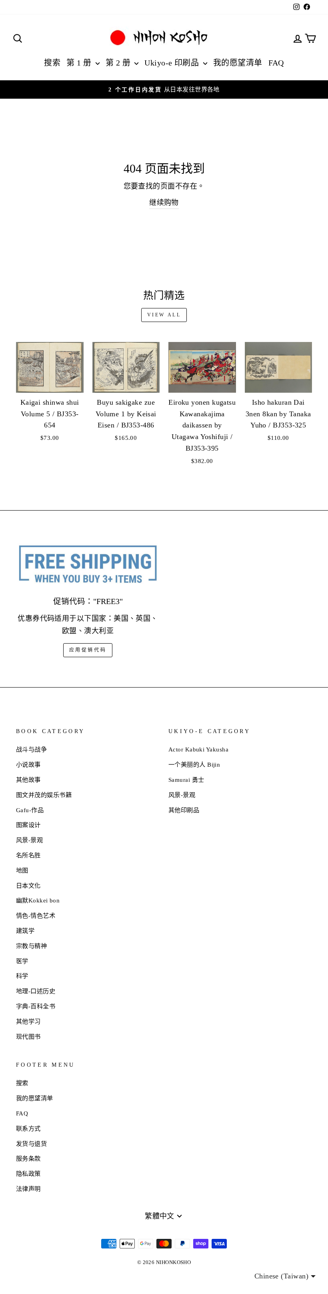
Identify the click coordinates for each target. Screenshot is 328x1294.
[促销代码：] (88, 564)
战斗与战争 (31, 749)
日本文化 (28, 885)
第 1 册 (80, 62)
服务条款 (28, 1158)
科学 (22, 975)
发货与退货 (31, 1143)
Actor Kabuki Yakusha (198, 749)
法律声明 (28, 1188)
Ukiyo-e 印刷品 (172, 62)
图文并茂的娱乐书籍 (44, 794)
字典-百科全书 (35, 1006)
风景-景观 (29, 840)
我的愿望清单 (237, 62)
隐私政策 (28, 1173)
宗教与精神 (31, 945)
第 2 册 (119, 62)
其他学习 (28, 1021)
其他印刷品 (183, 810)
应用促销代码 (88, 650)
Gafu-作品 (30, 810)
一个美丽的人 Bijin (194, 764)
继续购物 (164, 203)
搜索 (52, 62)
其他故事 (28, 779)
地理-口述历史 (35, 991)
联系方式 (28, 1128)
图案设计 (28, 824)
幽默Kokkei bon (38, 900)
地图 (22, 870)
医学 (22, 961)
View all (164, 315)
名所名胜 (28, 855)
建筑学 (25, 930)
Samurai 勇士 (186, 779)
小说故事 (28, 764)
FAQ (276, 62)
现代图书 (28, 1036)
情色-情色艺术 (35, 915)
